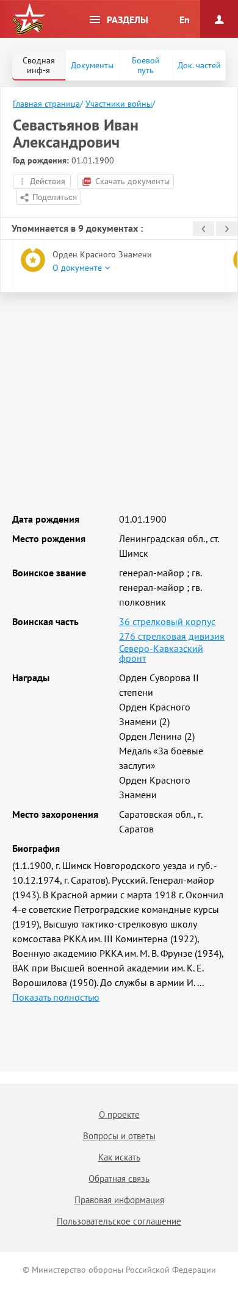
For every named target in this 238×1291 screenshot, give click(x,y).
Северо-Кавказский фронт (161, 653)
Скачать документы (132, 181)
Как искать (119, 1157)
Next (226, 228)
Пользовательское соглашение (119, 1221)
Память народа (28, 19)
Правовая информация (119, 1200)
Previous (203, 228)
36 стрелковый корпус (167, 621)
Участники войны (118, 103)
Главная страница (46, 103)
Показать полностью (55, 997)
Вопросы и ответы (119, 1136)
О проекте (119, 1114)
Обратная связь (119, 1178)
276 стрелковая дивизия (172, 636)
